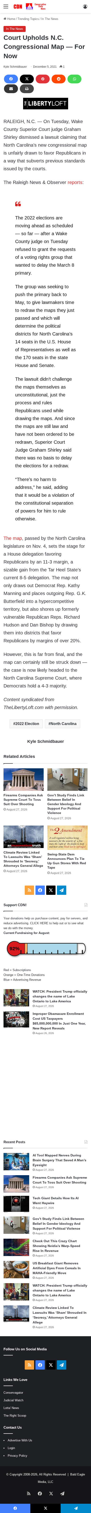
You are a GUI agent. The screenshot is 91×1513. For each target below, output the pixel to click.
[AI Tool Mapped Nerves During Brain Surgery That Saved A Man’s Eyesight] (16, 1161)
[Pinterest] (43, 79)
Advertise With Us (20, 1440)
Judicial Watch (13, 1400)
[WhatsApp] (74, 79)
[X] (27, 79)
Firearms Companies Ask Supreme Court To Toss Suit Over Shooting (23, 799)
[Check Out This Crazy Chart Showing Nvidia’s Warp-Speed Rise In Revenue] (16, 1247)
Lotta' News (11, 1408)
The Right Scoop (15, 1415)
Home (10, 19)
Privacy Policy (17, 1455)
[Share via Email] (11, 88)
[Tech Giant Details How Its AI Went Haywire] (16, 1204)
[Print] (27, 88)
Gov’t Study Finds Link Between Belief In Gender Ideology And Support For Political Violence (65, 804)
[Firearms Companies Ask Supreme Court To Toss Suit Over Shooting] (24, 779)
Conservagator (13, 1392)
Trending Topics (28, 19)
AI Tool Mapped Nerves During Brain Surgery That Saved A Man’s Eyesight (59, 1160)
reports (75, 182)
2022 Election (27, 724)
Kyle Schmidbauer (15, 66)
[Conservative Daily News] (30, 6)
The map (13, 538)
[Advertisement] (45, 1087)
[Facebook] (11, 79)
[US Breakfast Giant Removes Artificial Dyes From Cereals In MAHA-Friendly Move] (16, 1269)
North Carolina (64, 724)
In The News (49, 19)
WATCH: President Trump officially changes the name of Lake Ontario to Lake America (60, 996)
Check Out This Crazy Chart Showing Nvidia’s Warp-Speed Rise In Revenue (56, 1246)
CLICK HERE (39, 923)
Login (11, 1448)
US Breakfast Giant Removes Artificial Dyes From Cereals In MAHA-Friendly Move (57, 1268)
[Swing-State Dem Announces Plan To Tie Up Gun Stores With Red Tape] (67, 838)
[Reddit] (59, 79)
